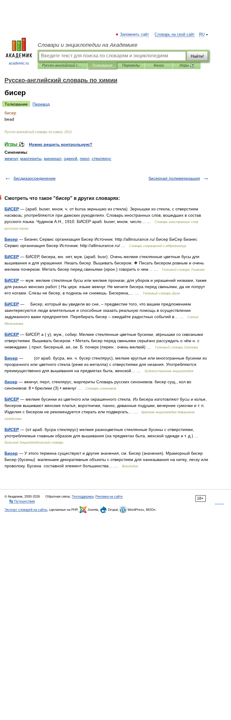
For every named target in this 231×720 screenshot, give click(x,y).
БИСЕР (12, 208)
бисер (11, 381)
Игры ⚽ (187, 65)
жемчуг (11, 158)
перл (84, 158)
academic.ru (19, 63)
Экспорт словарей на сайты (26, 509)
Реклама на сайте (109, 496)
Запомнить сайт (135, 34)
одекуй (70, 158)
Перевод (41, 104)
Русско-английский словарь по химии (62, 65)
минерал (52, 158)
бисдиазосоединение (35, 178)
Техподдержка (83, 496)
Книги (159, 65)
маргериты (31, 158)
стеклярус (101, 158)
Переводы (131, 65)
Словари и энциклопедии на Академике (87, 45)
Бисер (11, 239)
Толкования (102, 65)
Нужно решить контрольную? (60, 144)
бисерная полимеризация (174, 178)
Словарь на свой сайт (175, 34)
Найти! (197, 56)
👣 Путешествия (22, 501)
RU (202, 34)
